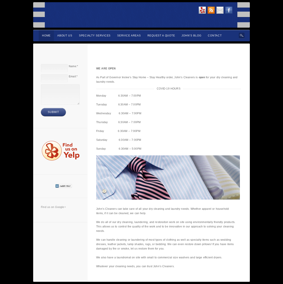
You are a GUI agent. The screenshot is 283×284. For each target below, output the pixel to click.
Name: (73, 66)
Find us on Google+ (53, 207)
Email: (73, 76)
